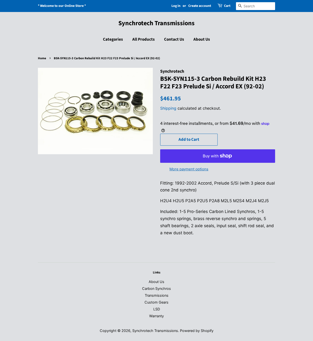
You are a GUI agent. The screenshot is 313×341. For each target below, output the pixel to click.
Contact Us (174, 39)
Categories (113, 39)
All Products (143, 39)
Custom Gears (156, 302)
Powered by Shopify (196, 331)
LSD (156, 309)
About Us (201, 39)
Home (42, 58)
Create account (199, 5)
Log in (175, 5)
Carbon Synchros (156, 288)
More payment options (188, 169)
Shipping (168, 108)
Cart (227, 5)
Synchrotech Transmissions (156, 23)
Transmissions (156, 295)
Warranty (156, 316)
